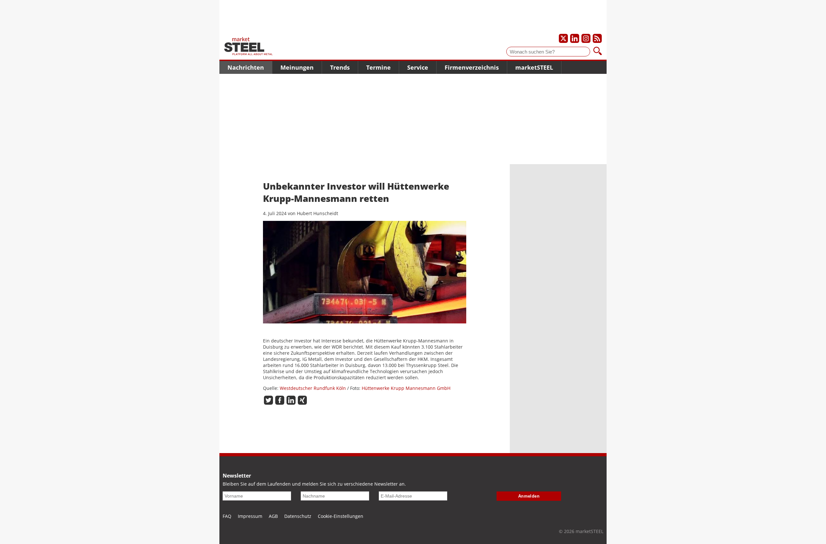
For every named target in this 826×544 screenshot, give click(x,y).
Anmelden (529, 496)
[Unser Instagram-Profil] (585, 38)
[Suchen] (597, 51)
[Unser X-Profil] (563, 38)
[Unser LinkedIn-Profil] (574, 38)
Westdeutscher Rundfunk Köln (313, 388)
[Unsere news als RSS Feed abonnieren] (597, 38)
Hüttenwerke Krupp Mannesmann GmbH (406, 388)
